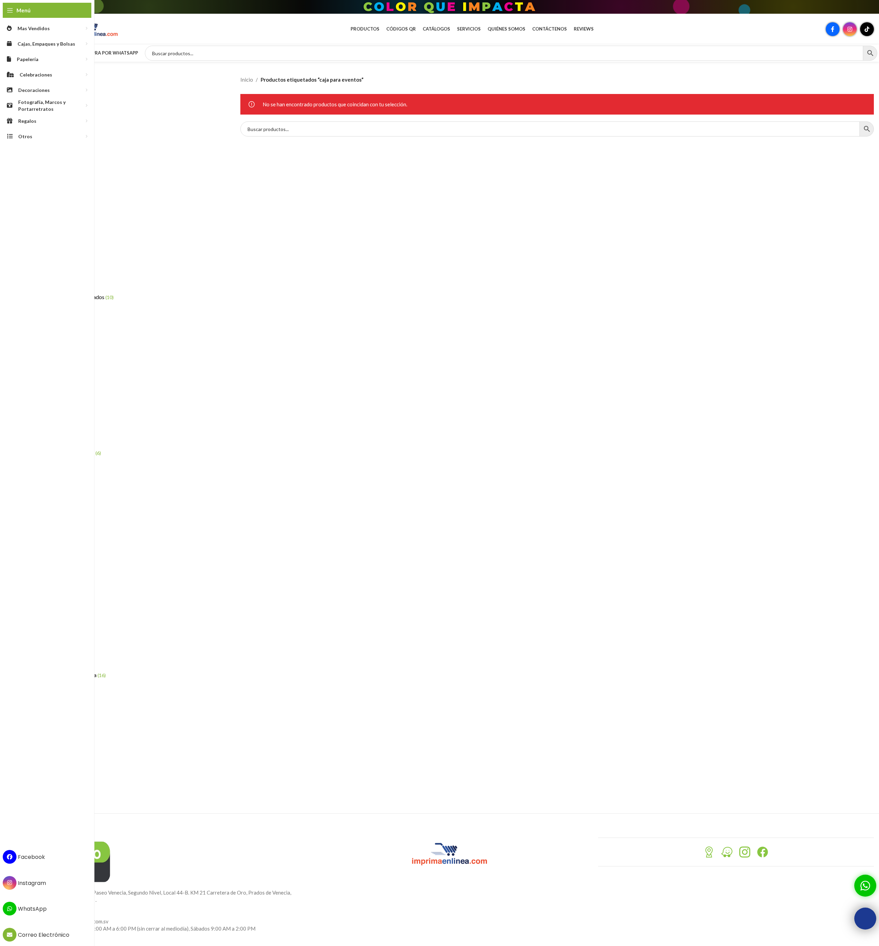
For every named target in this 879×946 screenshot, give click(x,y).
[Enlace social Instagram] (850, 29)
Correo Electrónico (42, 935)
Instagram (31, 883)
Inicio (246, 79)
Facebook (30, 857)
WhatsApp (31, 909)
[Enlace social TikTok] (867, 29)
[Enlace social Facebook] (833, 29)
